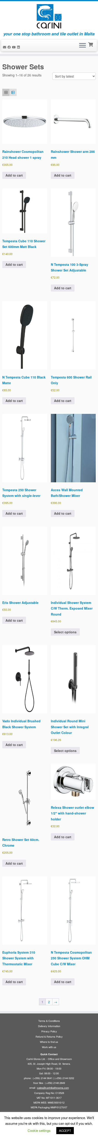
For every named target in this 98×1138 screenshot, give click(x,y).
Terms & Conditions (49, 1021)
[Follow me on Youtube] (14, 47)
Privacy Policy (49, 1031)
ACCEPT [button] (65, 1130)
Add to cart (14, 175)
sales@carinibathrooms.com (53, 1087)
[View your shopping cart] (91, 44)
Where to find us (49, 1042)
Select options (65, 632)
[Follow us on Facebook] (10, 47)
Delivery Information (49, 1026)
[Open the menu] (82, 45)
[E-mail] (5, 47)
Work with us (49, 1047)
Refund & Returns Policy (49, 1036)
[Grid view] (5, 92)
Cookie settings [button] (39, 1130)
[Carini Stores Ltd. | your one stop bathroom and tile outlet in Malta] (49, 16)
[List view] (12, 92)
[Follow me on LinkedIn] (19, 47)
